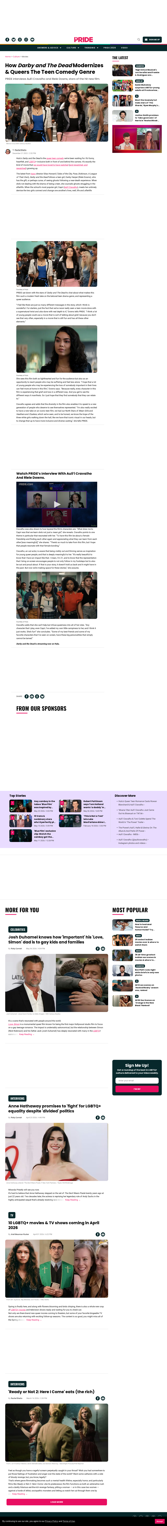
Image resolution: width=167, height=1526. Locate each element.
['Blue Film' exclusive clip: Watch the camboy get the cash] (20, 835)
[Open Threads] (20, 40)
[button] (57, 504)
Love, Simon (14, 1024)
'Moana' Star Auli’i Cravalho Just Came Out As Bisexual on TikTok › (136, 812)
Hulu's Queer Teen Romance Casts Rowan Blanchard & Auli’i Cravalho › (137, 803)
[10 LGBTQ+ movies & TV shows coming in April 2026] (56, 1268)
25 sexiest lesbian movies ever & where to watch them (147, 942)
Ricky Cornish (16, 949)
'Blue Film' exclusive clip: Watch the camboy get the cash (45, 835)
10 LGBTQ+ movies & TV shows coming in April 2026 (53, 1225)
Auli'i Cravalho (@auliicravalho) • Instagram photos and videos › (133, 841)
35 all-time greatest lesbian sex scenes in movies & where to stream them (145, 958)
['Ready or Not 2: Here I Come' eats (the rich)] (56, 1432)
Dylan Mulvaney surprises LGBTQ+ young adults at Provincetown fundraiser (147, 89)
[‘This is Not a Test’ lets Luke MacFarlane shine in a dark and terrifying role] (70, 820)
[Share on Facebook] (27, 696)
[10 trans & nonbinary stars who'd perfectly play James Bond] (20, 820)
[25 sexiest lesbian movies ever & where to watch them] (122, 940)
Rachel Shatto (20, 150)
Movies (25, 57)
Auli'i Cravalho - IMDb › (128, 834)
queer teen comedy (55, 158)
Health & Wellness (142, 920)
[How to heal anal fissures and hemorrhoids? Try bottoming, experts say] (122, 924)
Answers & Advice (47, 47)
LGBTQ (32, 161)
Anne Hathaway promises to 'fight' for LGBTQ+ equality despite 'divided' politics (54, 1108)
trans (33, 173)
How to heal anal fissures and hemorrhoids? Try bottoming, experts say (147, 928)
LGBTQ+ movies (18, 1310)
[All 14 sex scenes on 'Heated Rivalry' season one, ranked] (122, 985)
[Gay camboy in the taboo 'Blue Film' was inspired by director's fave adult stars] (20, 805)
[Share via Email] (32, 696)
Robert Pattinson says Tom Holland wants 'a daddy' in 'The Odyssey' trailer (95, 806)
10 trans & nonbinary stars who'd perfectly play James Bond (45, 821)
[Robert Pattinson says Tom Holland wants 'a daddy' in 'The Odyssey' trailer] (70, 805)
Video (124, 47)
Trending (89, 47)
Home (8, 57)
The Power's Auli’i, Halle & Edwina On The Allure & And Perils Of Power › (137, 829)
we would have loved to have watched (51, 165)
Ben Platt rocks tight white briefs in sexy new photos (147, 973)
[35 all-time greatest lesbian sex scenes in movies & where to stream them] (122, 955)
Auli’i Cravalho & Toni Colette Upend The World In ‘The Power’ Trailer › (136, 820)
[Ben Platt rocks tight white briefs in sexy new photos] (122, 970)
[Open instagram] (26, 40)
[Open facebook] (7, 40)
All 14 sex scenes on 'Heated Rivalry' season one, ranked (146, 988)
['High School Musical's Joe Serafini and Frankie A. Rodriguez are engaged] (122, 70)
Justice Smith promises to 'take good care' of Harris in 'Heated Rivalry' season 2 (147, 119)
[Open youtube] (32, 40)
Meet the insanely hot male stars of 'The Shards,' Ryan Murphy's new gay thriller (146, 104)
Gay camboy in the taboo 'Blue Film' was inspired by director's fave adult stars (44, 807)
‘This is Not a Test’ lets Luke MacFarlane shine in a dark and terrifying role (95, 822)
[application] (56, 504)
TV (137, 96)
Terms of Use (69, 1521)
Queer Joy (139, 81)
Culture (71, 47)
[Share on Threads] (37, 696)
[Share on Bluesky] (42, 696)
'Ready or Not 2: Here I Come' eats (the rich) (51, 1392)
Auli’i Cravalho (70, 187)
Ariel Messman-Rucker (20, 1234)
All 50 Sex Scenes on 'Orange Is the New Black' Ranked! (145, 1003)
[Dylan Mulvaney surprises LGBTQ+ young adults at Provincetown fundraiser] (122, 85)
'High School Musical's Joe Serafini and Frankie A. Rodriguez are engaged (147, 74)
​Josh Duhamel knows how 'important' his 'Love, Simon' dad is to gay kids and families (56, 939)
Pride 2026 (110, 47)
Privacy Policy (51, 1521)
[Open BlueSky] (13, 40)
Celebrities (140, 66)
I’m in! (137, 1089)
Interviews (17, 1098)
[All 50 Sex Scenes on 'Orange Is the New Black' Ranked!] (122, 1000)
